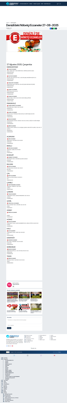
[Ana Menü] (60, 4)
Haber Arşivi (7, 401)
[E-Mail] (13, 286)
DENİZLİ (31, 3)
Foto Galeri (5, 380)
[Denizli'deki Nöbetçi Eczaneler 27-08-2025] (24, 41)
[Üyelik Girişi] (57, 4)
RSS (8, 352)
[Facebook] (7, 346)
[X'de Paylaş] (52, 28)
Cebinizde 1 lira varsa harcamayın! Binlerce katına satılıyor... (36, 311)
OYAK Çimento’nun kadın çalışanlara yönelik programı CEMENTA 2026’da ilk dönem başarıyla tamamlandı (12, 300)
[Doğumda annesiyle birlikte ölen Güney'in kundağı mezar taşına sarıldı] (24, 295)
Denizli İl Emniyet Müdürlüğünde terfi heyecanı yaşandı (34, 300)
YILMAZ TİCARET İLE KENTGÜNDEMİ (12, 376)
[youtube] (54, 355)
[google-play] (33, 348)
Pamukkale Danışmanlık (10, 377)
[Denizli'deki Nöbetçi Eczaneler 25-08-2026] (12, 306)
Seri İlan (5, 385)
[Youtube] (12, 346)
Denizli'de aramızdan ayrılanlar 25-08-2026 (23, 311)
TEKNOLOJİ (7, 375)
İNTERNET (7, 379)
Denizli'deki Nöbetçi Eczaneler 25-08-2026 (11, 311)
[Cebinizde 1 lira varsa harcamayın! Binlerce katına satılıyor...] (36, 306)
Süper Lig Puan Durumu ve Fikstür (11, 397)
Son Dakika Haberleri (29, 340)
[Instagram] (10, 346)
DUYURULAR (7, 374)
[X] (9, 346)
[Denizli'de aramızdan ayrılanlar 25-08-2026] (24, 306)
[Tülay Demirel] (9, 284)
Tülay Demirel (16, 284)
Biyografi (5, 387)
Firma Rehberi (6, 384)
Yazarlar (5, 382)
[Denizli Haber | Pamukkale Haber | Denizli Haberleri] (12, 4)
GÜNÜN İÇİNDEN (13, 22)
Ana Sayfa (5, 357)
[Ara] (58, 4)
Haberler (7, 22)
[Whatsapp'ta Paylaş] (54, 28)
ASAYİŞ (52, 335)
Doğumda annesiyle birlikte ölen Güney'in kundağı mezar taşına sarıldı (24, 300)
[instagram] (41, 355)
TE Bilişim (59, 352)
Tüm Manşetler (28, 339)
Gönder (9, 328)
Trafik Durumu (28, 337)
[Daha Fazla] (56, 28)
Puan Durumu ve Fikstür (30, 338)
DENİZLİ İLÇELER (36, 3)
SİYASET (41, 338)
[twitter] (27, 355)
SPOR (42, 3)
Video (4, 381)
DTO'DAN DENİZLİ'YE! (24, 3)
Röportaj (5, 386)
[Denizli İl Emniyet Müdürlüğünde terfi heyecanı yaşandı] (36, 295)
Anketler (5, 389)
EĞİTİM (52, 338)
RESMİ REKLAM (47, 3)
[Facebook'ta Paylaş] (50, 28)
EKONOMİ (41, 337)
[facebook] (14, 355)
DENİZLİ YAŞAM (42, 339)
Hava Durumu (28, 336)
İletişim (4, 391)
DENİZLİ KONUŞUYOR (9, 372)
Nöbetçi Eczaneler (29, 335)
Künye (4, 390)
